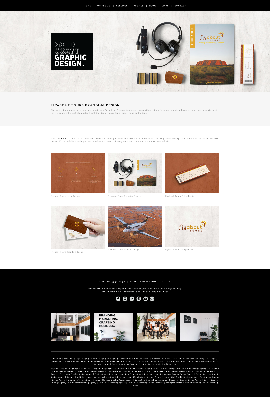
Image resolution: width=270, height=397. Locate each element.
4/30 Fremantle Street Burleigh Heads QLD (163, 288)
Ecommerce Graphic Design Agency (177, 374)
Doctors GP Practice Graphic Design (133, 368)
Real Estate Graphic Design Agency (141, 374)
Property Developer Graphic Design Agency (71, 374)
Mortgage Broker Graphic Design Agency (166, 371)
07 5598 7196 (116, 281)
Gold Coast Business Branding (202, 361)
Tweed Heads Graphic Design (162, 364)
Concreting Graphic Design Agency (151, 380)
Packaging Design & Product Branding (183, 383)
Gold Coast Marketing (115, 361)
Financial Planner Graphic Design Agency (126, 371)
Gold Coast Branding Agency (132, 364)
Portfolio (57, 358)
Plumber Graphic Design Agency (117, 380)
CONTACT (180, 6)
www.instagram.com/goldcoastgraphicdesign (147, 291)
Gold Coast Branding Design (173, 361)
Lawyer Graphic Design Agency (90, 371)
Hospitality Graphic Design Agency (185, 380)
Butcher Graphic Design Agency (81, 377)
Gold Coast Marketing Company (143, 361)
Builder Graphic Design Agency (202, 371)
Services (68, 358)
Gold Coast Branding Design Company (146, 383)
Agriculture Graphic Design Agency (114, 377)
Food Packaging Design (92, 361)
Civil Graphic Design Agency (184, 377)
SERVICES (122, 6)
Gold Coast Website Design (192, 358)
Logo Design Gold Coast (105, 364)
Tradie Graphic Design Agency (108, 374)
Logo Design (81, 358)
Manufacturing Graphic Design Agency (151, 377)
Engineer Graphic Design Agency (66, 368)
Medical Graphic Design (164, 368)
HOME (87, 6)
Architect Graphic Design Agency (99, 368)
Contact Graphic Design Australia (134, 358)
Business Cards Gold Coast (164, 358)
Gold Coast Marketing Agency (82, 383)
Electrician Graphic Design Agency (83, 380)
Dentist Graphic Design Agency (191, 368)
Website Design (97, 358)
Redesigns (111, 358)
